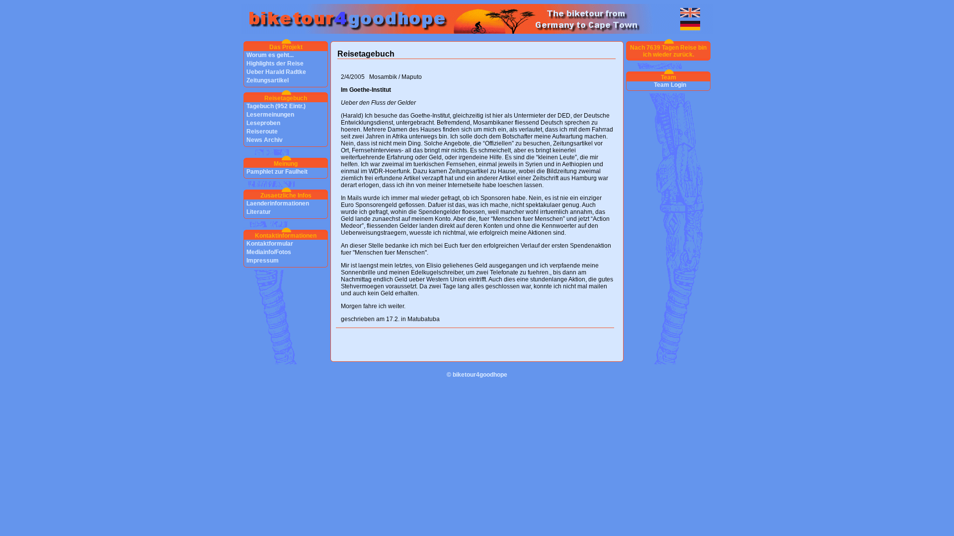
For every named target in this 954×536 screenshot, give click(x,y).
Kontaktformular (269, 243)
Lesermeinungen (270, 114)
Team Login (670, 84)
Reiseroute (262, 131)
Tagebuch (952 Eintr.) (276, 106)
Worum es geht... (270, 55)
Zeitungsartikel (267, 80)
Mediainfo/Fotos (268, 252)
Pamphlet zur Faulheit (277, 171)
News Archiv (264, 139)
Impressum (262, 260)
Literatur (258, 211)
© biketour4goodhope (477, 374)
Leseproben (263, 123)
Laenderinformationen (277, 203)
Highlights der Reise (275, 63)
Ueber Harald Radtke (276, 71)
